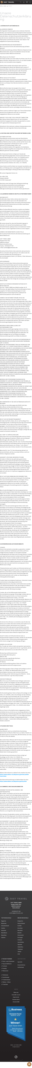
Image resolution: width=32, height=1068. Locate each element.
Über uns (16, 992)
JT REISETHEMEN (6, 959)
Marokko (20, 930)
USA (19, 954)
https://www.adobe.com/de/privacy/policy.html (13, 781)
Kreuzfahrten (21, 965)
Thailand (20, 949)
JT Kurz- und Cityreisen (7, 961)
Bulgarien (20, 921)
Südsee (3, 937)
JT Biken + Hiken (6, 982)
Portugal (20, 937)
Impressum (16, 997)
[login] (24, 2)
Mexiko (20, 933)
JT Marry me (4, 971)
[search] (21, 2)
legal (5, 6)
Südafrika (20, 947)
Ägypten (3, 921)
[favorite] (27, 2)
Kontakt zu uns (16, 995)
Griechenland (5, 926)
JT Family (4, 968)
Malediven (4, 933)
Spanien (20, 944)
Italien (3, 928)
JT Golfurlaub (5, 977)
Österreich (21, 935)
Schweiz (20, 940)
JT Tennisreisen (5, 980)
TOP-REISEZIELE (6, 918)
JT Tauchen (4, 984)
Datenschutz (16, 999)
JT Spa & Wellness (6, 964)
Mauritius (4, 935)
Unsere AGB (16, 1002)
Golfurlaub (21, 967)
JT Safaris (4, 966)
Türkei (19, 951)
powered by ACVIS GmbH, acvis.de (16, 1060)
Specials (20, 962)
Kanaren (3, 930)
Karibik (20, 926)
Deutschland (21, 923)
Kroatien (20, 928)
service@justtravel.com (10, 247)
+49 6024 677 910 (16, 911)
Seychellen (21, 942)
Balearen (3, 923)
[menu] (30, 2)
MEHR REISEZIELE (23, 918)
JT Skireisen (4, 975)
